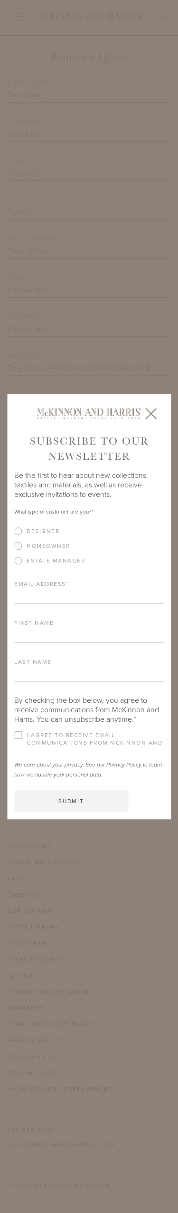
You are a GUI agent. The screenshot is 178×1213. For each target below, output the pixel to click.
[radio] (89, 531)
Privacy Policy (123, 764)
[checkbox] (89, 549)
